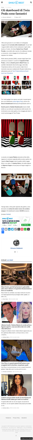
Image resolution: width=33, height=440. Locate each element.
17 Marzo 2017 (17, 17)
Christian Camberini (7, 371)
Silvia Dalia (5, 299)
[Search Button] (31, 2)
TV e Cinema (8, 7)
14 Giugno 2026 (18, 371)
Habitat (8, 214)
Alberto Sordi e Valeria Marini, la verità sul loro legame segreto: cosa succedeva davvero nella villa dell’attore (16, 326)
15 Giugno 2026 (15, 337)
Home (2, 7)
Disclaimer (24, 417)
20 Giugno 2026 (14, 299)
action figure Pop (17, 101)
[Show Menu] (2, 2)
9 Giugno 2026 (15, 408)
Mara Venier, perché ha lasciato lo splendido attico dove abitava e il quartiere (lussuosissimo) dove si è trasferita (16, 288)
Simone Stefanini (7, 17)
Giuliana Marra (6, 337)
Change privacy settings (26, 438)
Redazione (8, 417)
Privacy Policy (16, 417)
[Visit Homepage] (16, 2)
